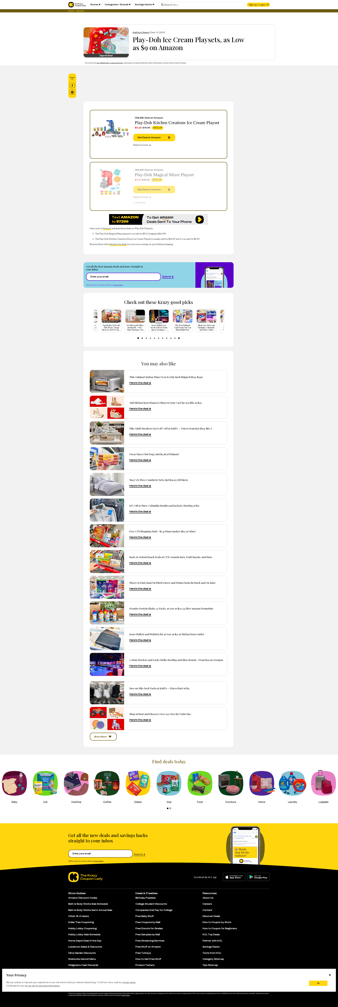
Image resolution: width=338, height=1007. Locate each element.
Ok (318, 983)
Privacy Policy (118, 285)
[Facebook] (72, 85)
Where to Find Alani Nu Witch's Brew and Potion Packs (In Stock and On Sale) (172, 582)
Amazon (107, 228)
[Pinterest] (72, 92)
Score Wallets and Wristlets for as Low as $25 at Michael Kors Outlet (166, 634)
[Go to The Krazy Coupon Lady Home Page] (77, 4)
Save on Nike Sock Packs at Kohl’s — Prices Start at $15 (159, 688)
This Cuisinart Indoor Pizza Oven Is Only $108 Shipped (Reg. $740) (166, 377)
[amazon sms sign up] (158, 219)
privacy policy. (129, 982)
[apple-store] (234, 877)
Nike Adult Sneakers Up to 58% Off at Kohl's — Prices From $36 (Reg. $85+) (170, 428)
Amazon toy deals (118, 244)
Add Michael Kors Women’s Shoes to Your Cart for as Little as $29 (165, 402)
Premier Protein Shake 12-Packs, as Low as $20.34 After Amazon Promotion (171, 608)
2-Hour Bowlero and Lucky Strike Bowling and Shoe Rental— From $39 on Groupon (176, 660)
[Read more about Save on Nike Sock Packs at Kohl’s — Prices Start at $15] (107, 692)
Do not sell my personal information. (42, 985)
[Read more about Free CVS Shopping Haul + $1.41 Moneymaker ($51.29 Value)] (107, 535)
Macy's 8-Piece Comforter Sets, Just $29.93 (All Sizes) (158, 480)
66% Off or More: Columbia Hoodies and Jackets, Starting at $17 (164, 505)
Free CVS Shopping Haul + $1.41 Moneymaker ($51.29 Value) (162, 531)
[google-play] (258, 877)
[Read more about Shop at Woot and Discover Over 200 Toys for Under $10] (107, 718)
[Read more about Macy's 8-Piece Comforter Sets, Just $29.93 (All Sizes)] (107, 484)
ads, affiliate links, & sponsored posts (110, 63)
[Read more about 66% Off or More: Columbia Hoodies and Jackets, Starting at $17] (107, 510)
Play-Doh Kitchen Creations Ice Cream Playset (177, 122)
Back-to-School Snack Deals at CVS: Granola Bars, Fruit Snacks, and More (170, 557)
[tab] (142, 338)
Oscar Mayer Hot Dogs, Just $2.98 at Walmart (154, 454)
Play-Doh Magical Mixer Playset (164, 174)
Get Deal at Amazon (149, 137)
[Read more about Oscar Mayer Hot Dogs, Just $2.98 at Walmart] (107, 458)
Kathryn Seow (141, 32)
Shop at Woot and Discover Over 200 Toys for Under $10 (160, 714)
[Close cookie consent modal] (330, 975)
